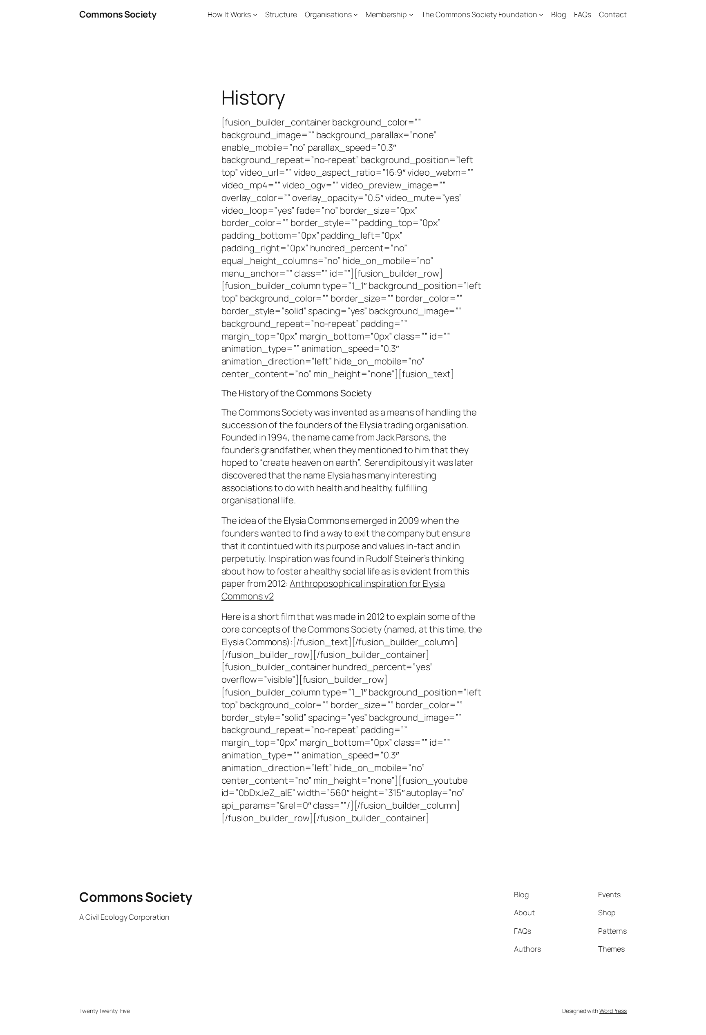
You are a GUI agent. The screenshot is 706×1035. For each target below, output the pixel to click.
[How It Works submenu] (255, 14)
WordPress (613, 1011)
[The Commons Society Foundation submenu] (541, 14)
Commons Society (117, 14)
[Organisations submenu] (355, 14)
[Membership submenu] (411, 14)
